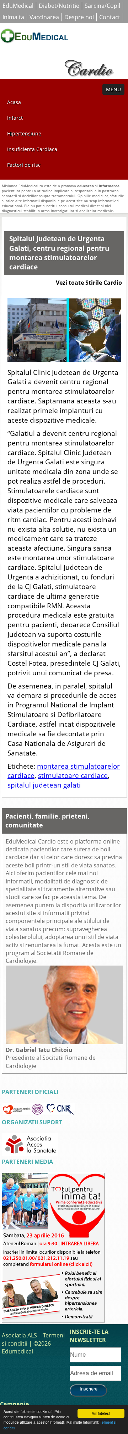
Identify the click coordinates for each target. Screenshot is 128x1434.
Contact (109, 17)
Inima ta (13, 17)
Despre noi (79, 17)
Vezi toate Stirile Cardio (89, 283)
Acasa (14, 102)
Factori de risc (24, 164)
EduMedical (17, 6)
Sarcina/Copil (102, 6)
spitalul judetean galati (44, 785)
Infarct (15, 117)
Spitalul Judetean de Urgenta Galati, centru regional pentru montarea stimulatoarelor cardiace (59, 252)
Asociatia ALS (19, 1335)
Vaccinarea (44, 17)
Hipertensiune (24, 133)
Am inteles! (101, 1413)
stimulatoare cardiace (73, 775)
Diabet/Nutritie (59, 6)
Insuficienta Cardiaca (32, 149)
